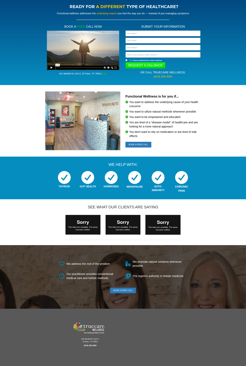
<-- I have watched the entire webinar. (146, 60)
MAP (104, 73)
